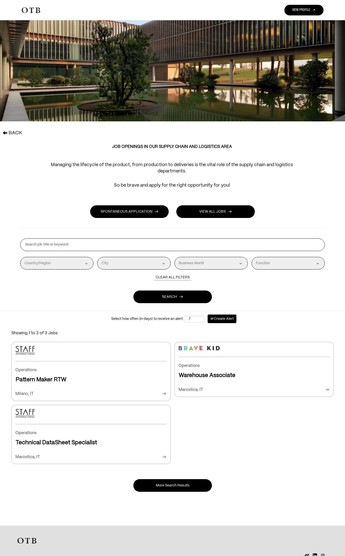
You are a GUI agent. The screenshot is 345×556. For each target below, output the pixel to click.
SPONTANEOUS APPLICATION (129, 211)
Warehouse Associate (207, 375)
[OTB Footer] (27, 541)
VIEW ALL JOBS (215, 211)
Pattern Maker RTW (41, 379)
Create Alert (223, 319)
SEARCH (172, 296)
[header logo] (30, 10)
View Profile (304, 10)
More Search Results (172, 485)
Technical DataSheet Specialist (56, 442)
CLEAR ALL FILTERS (173, 277)
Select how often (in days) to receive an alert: (147, 319)
